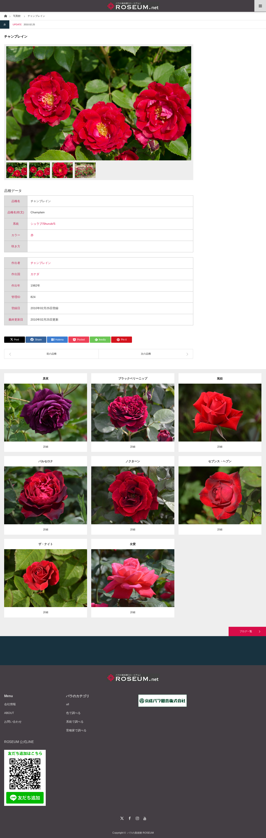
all (67, 704)
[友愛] (132, 584)
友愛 (133, 544)
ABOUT (9, 713)
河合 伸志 (66, 409)
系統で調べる (75, 721)
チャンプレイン (41, 263)
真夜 (46, 378)
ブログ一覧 (246, 631)
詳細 (45, 446)
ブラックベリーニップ (132, 378)
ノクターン (133, 461)
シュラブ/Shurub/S (43, 223)
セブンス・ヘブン (220, 461)
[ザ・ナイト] (45, 584)
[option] (98, 103)
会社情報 (10, 704)
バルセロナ (45, 461)
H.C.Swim (158, 492)
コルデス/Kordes (71, 492)
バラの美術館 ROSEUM (140, 832)
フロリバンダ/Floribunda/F (45, 409)
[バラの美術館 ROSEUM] (133, 6)
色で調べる (73, 713)
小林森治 (245, 409)
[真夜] (45, 418)
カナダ (35, 274)
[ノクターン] (132, 501)
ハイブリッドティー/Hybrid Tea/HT (130, 409)
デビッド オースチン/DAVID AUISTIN (62, 574)
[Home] (5, 15)
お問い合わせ (13, 721)
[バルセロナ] (45, 501)
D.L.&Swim (240, 490)
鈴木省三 (158, 574)
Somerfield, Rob (159, 409)
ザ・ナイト (45, 544)
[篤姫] (220, 418)
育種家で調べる (76, 730)
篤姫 (220, 378)
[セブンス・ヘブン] (220, 503)
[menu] (260, 6)
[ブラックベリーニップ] (132, 418)
